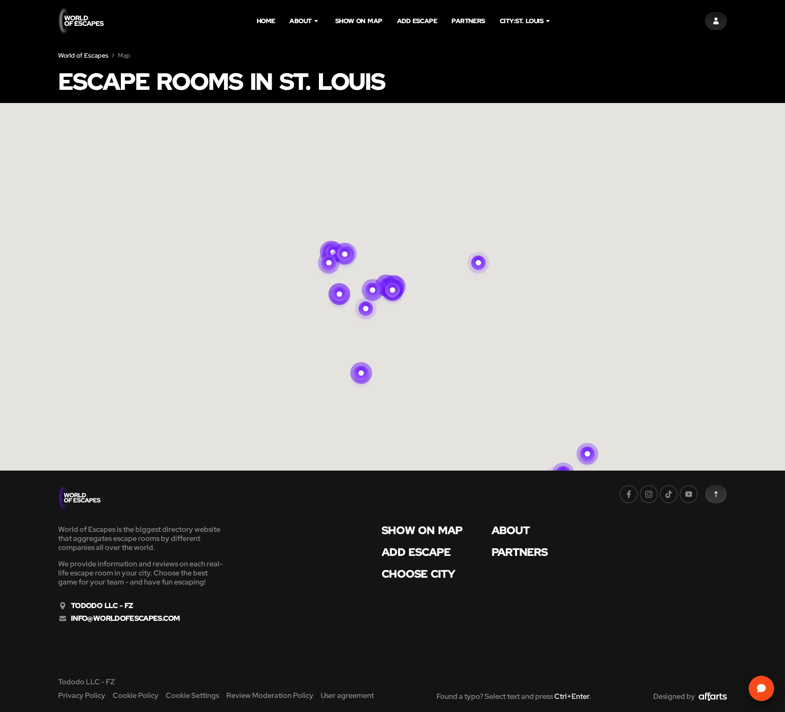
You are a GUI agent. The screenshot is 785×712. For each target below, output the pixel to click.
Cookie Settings (192, 695)
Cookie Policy (136, 695)
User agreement (347, 695)
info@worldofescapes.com (125, 618)
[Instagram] (649, 494)
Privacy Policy (81, 695)
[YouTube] (689, 494)
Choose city (418, 574)
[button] (372, 279)
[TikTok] (669, 494)
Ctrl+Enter (571, 696)
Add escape (417, 21)
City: (521, 21)
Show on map (359, 21)
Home (266, 21)
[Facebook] (629, 494)
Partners (468, 21)
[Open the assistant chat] (761, 688)
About (300, 21)
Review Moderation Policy (269, 695)
